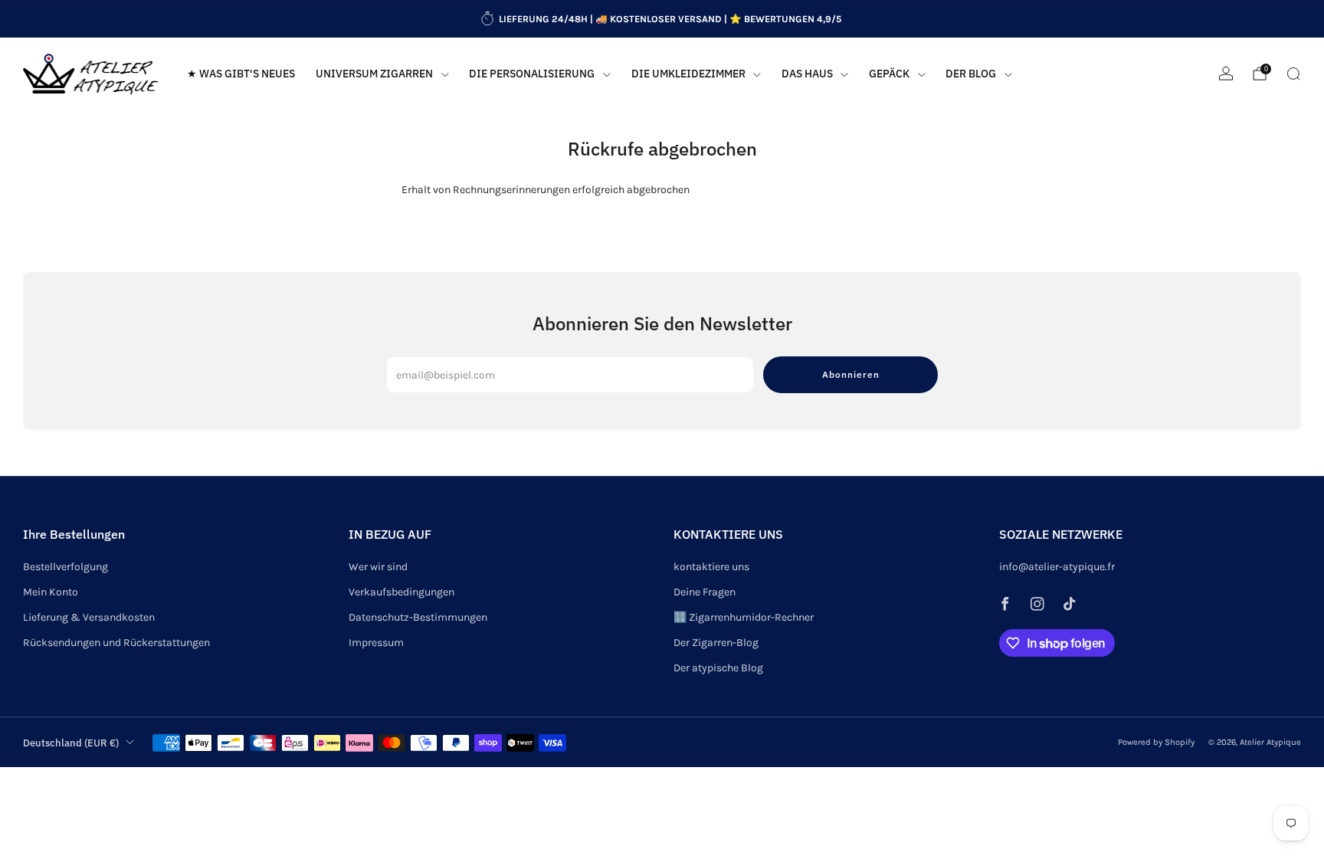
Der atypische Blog (718, 667)
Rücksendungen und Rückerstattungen (116, 642)
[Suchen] (1293, 73)
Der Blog (970, 73)
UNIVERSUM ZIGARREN (374, 73)
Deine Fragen (704, 592)
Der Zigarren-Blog (716, 642)
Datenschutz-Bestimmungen (418, 617)
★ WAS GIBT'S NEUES (241, 73)
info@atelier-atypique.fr (1057, 566)
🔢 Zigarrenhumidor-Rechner (743, 617)
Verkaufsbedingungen (401, 592)
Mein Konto (50, 592)
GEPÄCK (889, 73)
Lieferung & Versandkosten (89, 617)
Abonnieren (851, 374)
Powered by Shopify (1156, 742)
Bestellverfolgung (65, 566)
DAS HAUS (807, 73)
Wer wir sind (378, 566)
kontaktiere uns (711, 566)
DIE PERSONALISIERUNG (532, 73)
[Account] (1226, 73)
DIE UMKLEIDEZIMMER (688, 73)
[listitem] (662, 19)
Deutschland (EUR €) (71, 742)
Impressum (376, 642)
